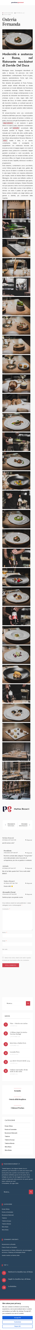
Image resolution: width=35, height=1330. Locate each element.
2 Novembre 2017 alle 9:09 (9, 894)
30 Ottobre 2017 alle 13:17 (9, 868)
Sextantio (17, 1091)
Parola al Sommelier (11, 1129)
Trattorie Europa (9, 1140)
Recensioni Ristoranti (11, 1133)
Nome (4, 932)
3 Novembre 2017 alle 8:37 (11, 852)
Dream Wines (9, 1126)
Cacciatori (14, 1247)
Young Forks (7, 14)
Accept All (17, 1317)
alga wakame (8, 123)
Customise (17, 1322)
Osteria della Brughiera (17, 1099)
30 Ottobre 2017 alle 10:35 (9, 840)
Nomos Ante (16, 1255)
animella (16, 128)
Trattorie (7, 1136)
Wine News (8, 1147)
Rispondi (29, 840)
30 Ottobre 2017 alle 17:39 (10, 883)
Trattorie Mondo (9, 1143)
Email (4, 941)
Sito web (4, 949)
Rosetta (13, 1244)
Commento (6, 909)
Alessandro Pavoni (8, 892)
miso (5, 140)
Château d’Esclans (17, 1108)
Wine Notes (8, 1150)
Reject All (17, 1326)
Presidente (8, 851)
